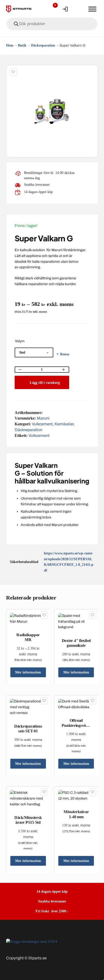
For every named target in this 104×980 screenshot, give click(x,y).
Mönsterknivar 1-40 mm (76, 814)
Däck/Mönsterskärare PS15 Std (28, 819)
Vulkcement (42, 424)
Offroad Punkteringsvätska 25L (76, 725)
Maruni (43, 418)
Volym (19, 341)
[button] (91, 72)
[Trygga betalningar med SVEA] (31, 941)
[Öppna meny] (92, 9)
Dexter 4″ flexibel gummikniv (76, 643)
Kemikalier (64, 424)
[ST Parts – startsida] (18, 9)
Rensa (64, 354)
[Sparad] (13, 72)
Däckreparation (28, 430)
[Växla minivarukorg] (78, 9)
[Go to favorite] (51, 9)
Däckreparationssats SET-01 (28, 728)
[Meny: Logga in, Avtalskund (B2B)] (65, 9)
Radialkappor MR (28, 637)
